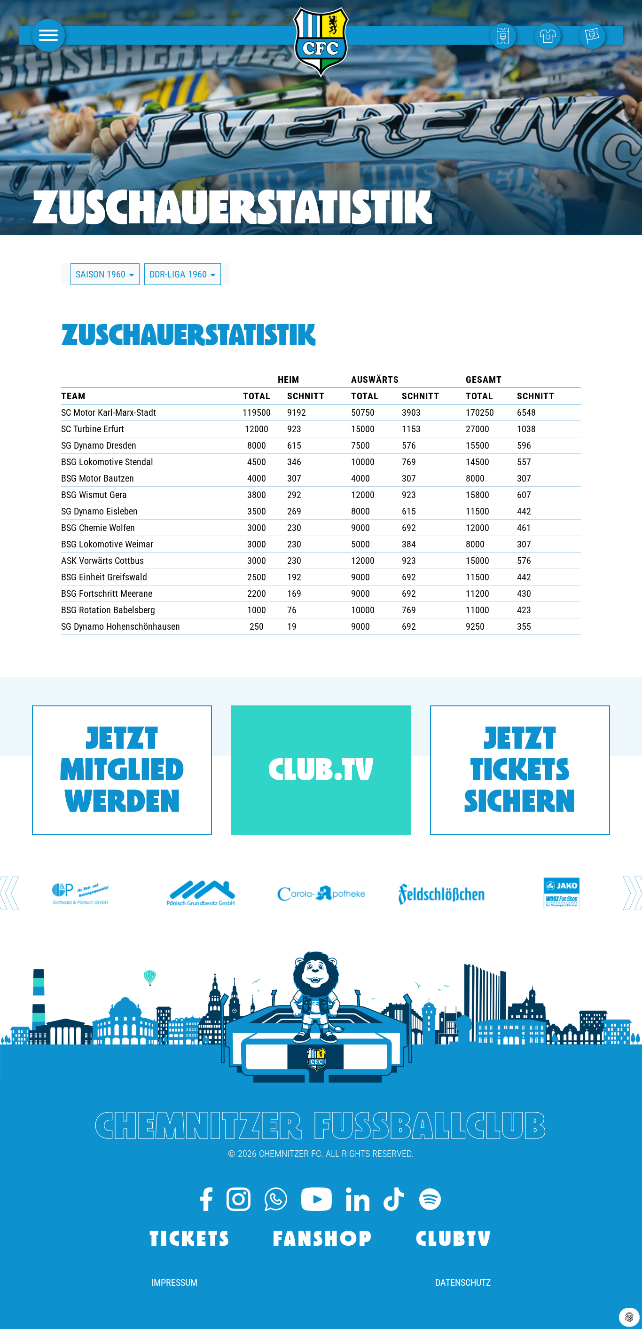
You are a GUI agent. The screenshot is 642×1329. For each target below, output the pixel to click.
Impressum (174, 1282)
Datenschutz (463, 1282)
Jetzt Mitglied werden (122, 772)
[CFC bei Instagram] (238, 1199)
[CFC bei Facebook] (206, 1199)
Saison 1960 (102, 274)
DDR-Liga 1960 (179, 274)
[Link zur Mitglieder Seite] (594, 35)
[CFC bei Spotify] (430, 1199)
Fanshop (323, 1240)
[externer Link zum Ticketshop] (505, 35)
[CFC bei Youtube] (316, 1199)
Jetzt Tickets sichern (519, 772)
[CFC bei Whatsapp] (276, 1199)
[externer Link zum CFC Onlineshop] (550, 35)
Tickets (190, 1240)
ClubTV (454, 1240)
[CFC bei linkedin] (357, 1199)
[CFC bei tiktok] (394, 1199)
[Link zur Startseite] (321, 72)
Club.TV (321, 772)
